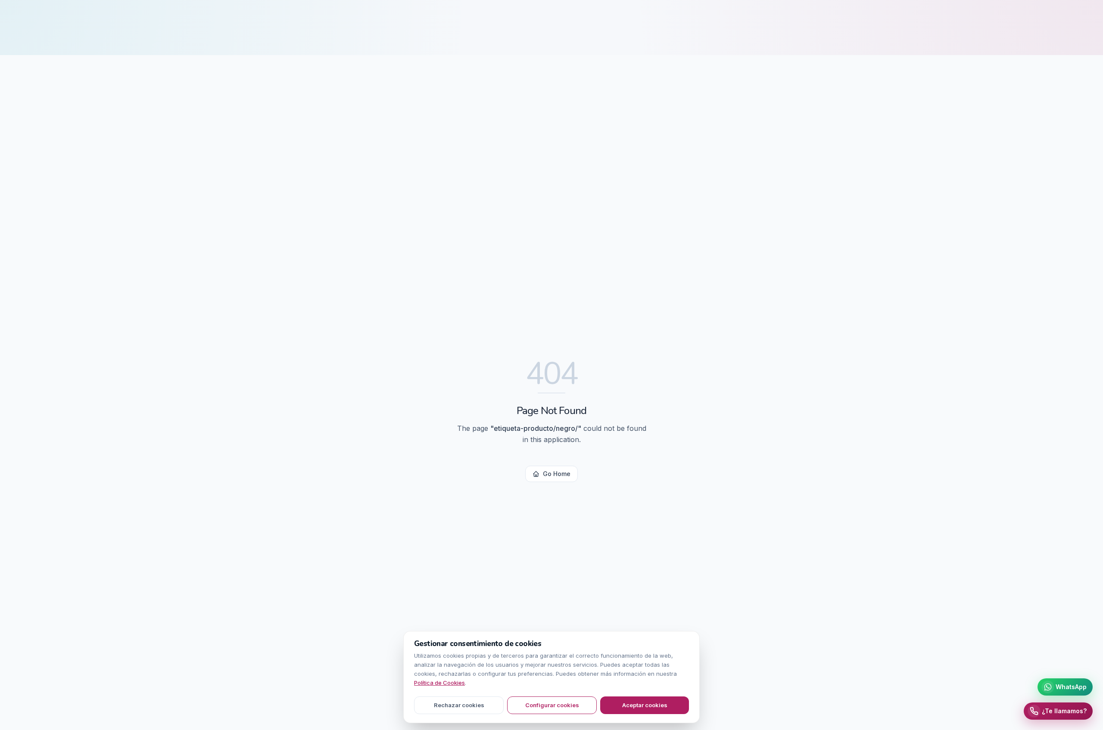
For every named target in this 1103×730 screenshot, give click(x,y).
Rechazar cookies (459, 705)
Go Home (556, 473)
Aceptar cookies (644, 705)
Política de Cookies (439, 682)
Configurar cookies (552, 705)
